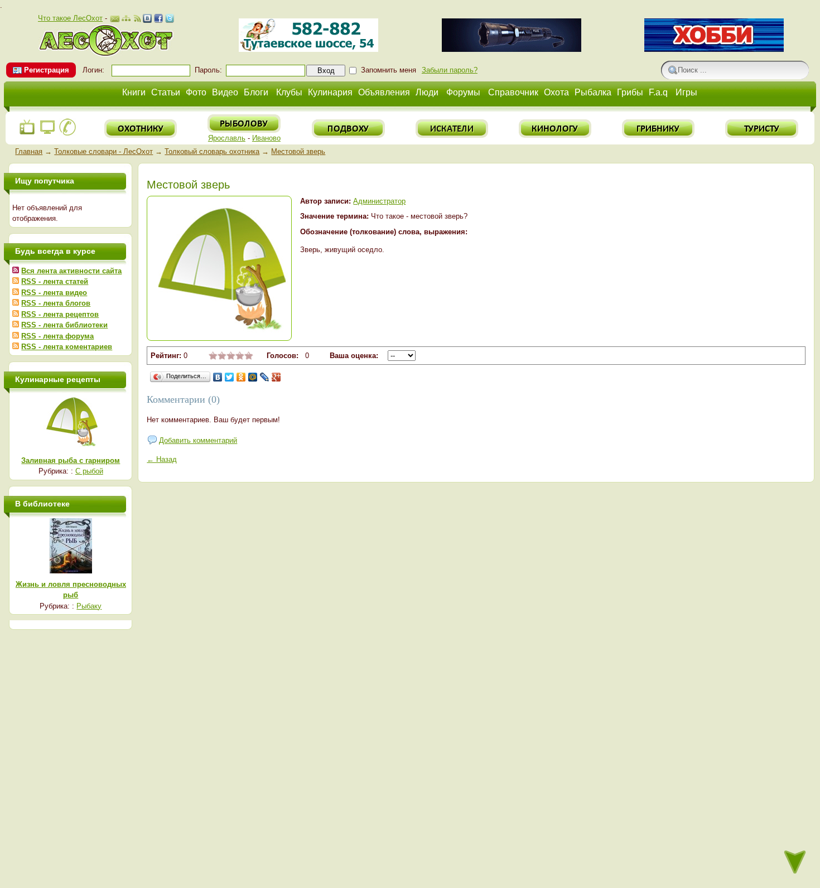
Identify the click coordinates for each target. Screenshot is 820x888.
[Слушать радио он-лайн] (27, 133)
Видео (225, 92)
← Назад (162, 459)
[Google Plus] (276, 377)
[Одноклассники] (241, 377)
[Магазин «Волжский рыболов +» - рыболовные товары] (308, 49)
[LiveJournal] (265, 377)
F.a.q (658, 92)
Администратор (379, 201)
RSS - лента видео (54, 292)
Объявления (384, 92)
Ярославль (226, 138)
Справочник (513, 92)
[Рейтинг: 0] (231, 357)
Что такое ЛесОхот (70, 18)
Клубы (289, 92)
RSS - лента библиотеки (64, 325)
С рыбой (89, 471)
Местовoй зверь (298, 151)
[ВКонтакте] (218, 377)
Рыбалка (593, 92)
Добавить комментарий (198, 440)
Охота (556, 92)
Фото (196, 92)
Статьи (165, 92)
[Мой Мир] (253, 377)
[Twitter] (229, 377)
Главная (28, 151)
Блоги (256, 92)
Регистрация (46, 70)
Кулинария (330, 92)
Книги (134, 92)
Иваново (266, 138)
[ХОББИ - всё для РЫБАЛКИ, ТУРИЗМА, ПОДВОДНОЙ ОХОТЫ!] (714, 49)
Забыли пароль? (449, 70)
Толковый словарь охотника (212, 151)
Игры (686, 92)
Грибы (630, 92)
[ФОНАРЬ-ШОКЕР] (511, 49)
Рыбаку (89, 606)
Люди (427, 92)
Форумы (463, 92)
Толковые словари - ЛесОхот (103, 151)
